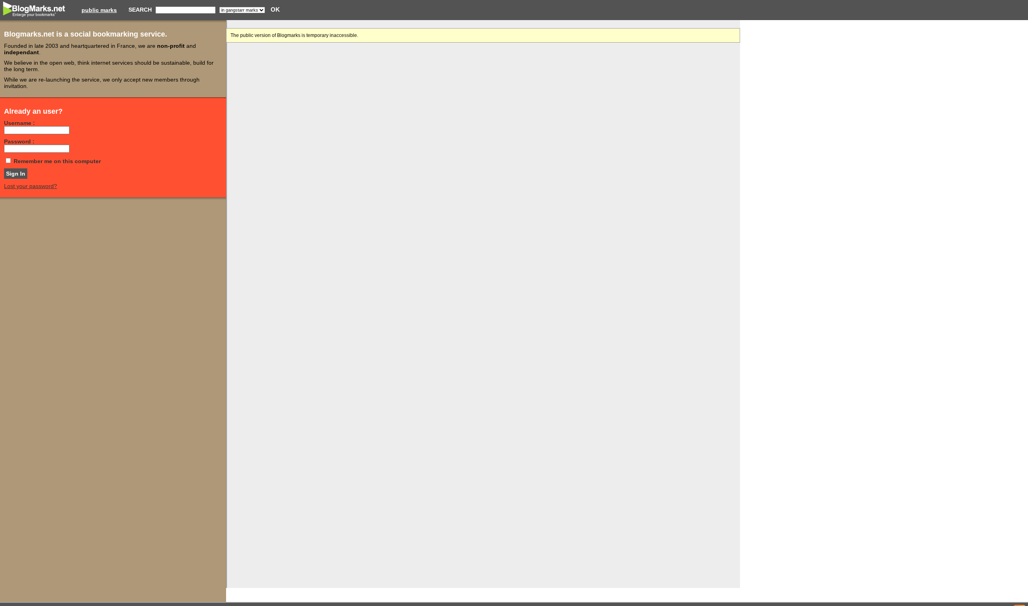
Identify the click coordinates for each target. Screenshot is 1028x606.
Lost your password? (30, 186)
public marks (99, 10)
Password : (19, 141)
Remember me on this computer (57, 161)
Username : (19, 123)
